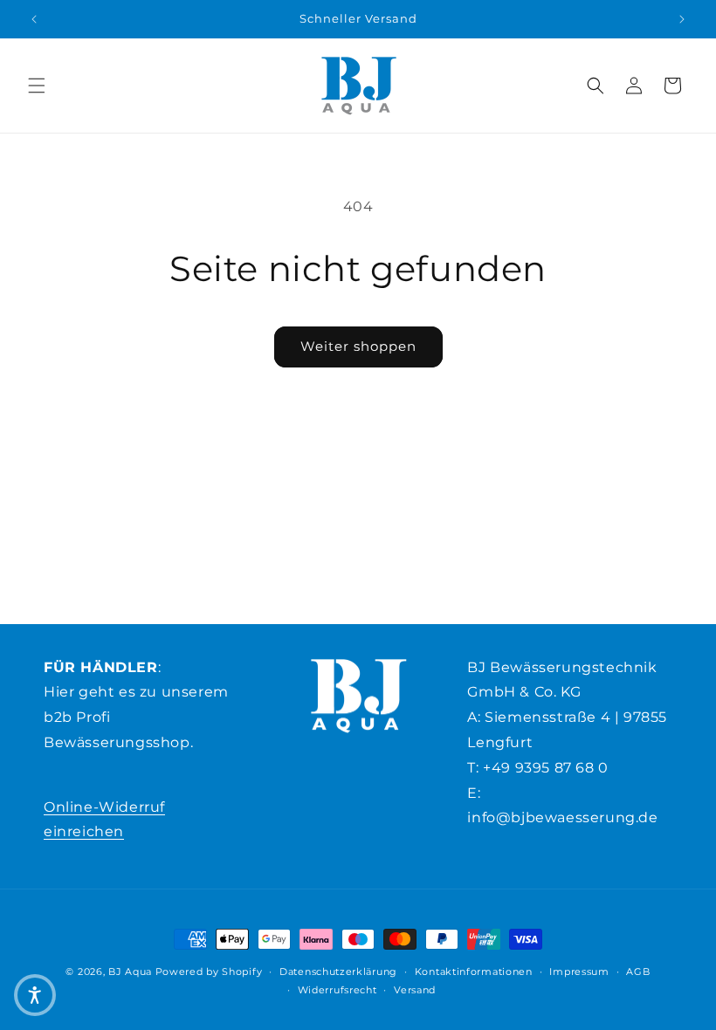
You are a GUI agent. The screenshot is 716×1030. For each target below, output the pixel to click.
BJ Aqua (130, 971)
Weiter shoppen (358, 346)
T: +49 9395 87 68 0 (537, 767)
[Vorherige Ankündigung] (34, 19)
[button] (36, 85)
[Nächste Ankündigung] (682, 19)
